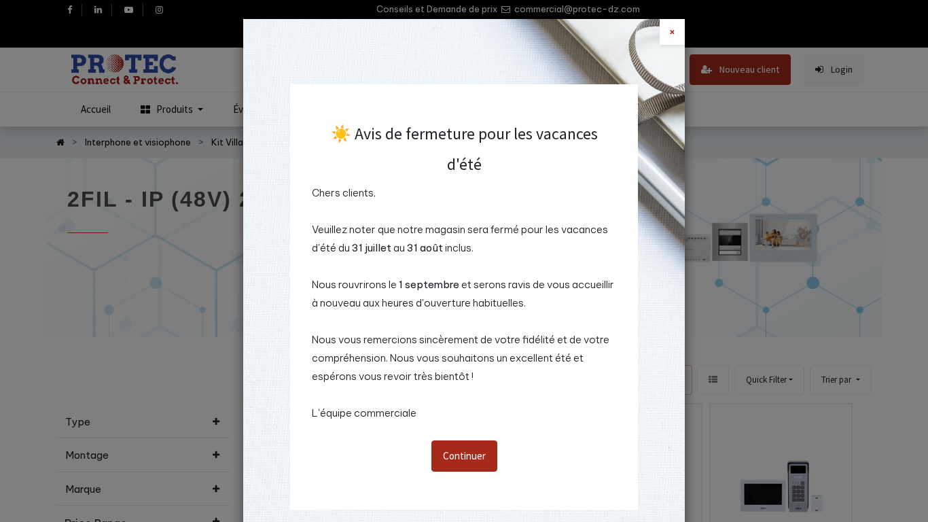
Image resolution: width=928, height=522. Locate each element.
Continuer (464, 455)
